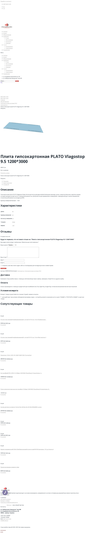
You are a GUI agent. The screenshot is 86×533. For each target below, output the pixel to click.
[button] (43, 53)
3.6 (13, 218)
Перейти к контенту (6, 1)
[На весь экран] (3, 530)
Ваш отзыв (4, 257)
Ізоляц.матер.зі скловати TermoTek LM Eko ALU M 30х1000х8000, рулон (21, 407)
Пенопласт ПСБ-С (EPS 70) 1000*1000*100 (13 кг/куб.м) (16, 355)
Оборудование (7, 35)
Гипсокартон (4, 105)
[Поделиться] (2, 530)
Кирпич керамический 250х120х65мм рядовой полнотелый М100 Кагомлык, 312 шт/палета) (27, 449)
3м (12, 211)
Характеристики (7, 183)
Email (2, 262)
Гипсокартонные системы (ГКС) (9, 103)
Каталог (5, 31)
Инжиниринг (9, 46)
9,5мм (13, 222)
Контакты (8, 41)
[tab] (44, 181)
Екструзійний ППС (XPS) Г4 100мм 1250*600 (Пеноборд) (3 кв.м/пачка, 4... (21, 373)
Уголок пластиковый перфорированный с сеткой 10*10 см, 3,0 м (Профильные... (23, 319)
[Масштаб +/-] (5, 530)
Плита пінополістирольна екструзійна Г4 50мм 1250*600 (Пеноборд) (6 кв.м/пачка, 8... (25, 389)
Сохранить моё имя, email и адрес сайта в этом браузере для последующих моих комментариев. (27, 265)
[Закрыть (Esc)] (1, 530)
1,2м (13, 225)
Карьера (8, 43)
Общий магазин (5, 101)
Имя (2, 260)
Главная (3, 100)
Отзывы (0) (6, 184)
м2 (12, 215)
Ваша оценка (4, 245)
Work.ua (9, 505)
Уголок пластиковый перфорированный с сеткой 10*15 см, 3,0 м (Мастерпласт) (23, 337)
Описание (5, 181)
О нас (7, 38)
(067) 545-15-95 (7, 519)
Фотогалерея (9, 40)
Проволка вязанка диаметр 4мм (10, 467)
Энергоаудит (9, 48)
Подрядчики (6, 50)
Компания (6, 36)
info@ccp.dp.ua (4, 520)
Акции (5, 33)
